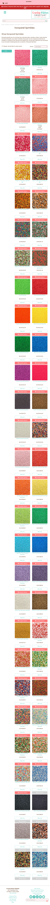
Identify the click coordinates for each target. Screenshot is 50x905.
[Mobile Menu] (5, 13)
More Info (22, 74)
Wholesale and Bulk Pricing (37, 890)
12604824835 (12, 893)
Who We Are (37, 888)
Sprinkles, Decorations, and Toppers (12, 24)
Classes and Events (37, 893)
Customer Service (13, 897)
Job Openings (13, 899)
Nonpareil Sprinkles (29, 24)
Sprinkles (23, 24)
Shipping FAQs (12, 896)
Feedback (37, 894)
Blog (13, 902)
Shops (3, 24)
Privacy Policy (13, 900)
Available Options (40, 76)
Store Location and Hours (37, 891)
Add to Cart (23, 77)
